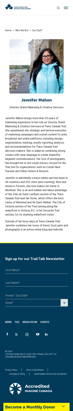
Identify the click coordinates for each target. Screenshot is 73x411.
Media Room (30, 322)
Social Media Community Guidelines (50, 374)
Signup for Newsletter (64, 303)
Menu (66, 8)
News (8, 322)
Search (58, 8)
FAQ (17, 322)
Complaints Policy (17, 374)
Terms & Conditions (35, 370)
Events (44, 322)
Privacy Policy (11, 370)
